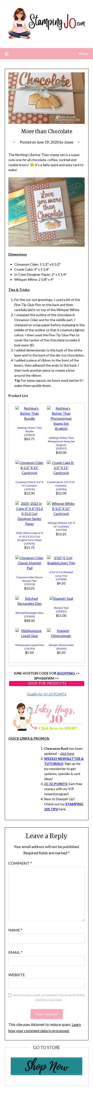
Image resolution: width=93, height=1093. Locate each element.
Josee (68, 142)
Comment (20, 863)
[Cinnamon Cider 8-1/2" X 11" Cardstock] (29, 473)
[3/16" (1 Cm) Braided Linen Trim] (61, 563)
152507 (61, 448)
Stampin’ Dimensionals (61, 644)
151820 (29, 616)
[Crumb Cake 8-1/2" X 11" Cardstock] (61, 473)
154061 (29, 434)
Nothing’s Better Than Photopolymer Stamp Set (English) (61, 441)
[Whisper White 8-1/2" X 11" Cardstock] (61, 514)
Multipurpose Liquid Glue (29, 644)
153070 (29, 543)
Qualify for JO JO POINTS (46, 694)
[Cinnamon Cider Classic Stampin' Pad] (29, 568)
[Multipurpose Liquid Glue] (29, 636)
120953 (61, 489)
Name (15, 930)
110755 (29, 648)
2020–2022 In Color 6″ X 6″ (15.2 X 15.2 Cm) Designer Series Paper (29, 536)
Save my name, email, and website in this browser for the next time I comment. (49, 997)
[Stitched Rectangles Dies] (29, 603)
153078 (29, 489)
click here (67, 753)
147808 (61, 579)
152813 (61, 611)
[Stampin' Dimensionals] (61, 636)
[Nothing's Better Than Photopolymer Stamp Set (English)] (61, 428)
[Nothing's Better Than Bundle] (29, 418)
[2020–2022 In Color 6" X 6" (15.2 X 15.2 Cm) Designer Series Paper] (29, 524)
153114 (29, 584)
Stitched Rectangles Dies (29, 612)
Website (16, 974)
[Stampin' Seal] (61, 598)
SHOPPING (65, 673)
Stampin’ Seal (61, 607)
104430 (61, 648)
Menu (83, 53)
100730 (61, 529)
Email (15, 952)
